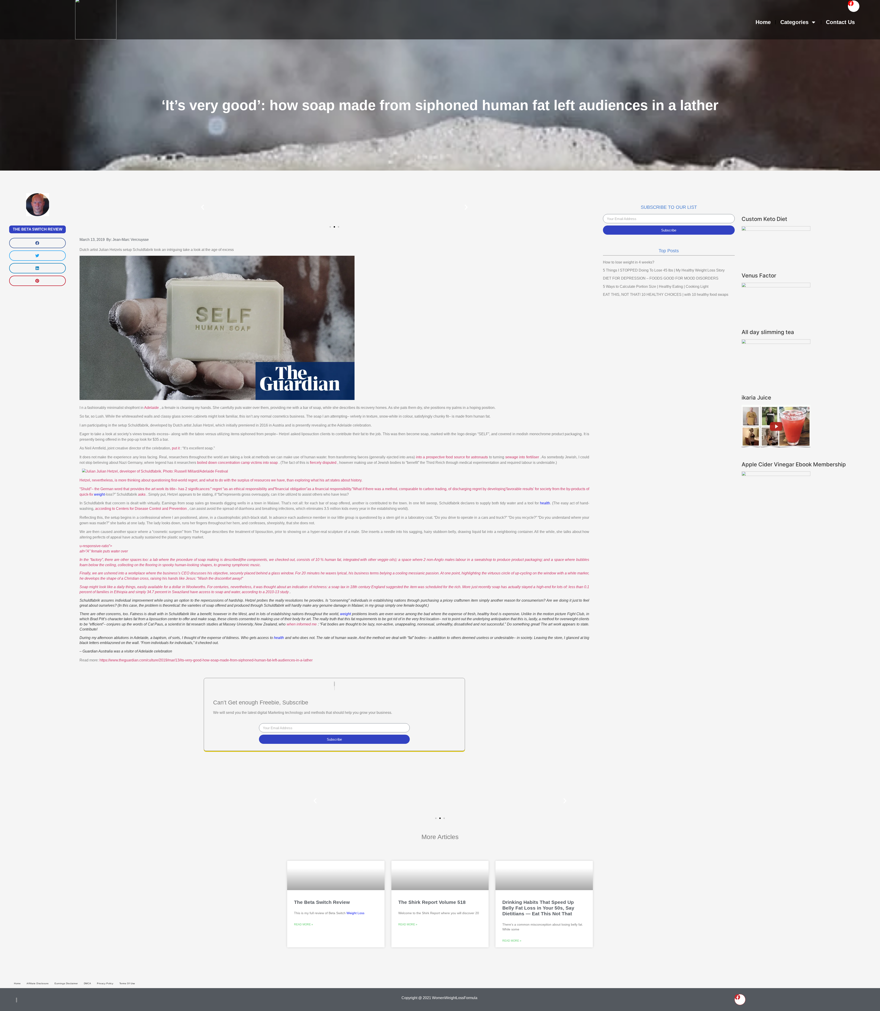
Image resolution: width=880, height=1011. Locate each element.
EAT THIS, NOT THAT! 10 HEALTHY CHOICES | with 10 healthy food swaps (665, 294)
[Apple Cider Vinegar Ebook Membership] (776, 474)
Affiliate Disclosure (38, 983)
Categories (794, 22)
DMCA (87, 983)
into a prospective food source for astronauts (452, 457)
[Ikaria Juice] (776, 446)
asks (142, 494)
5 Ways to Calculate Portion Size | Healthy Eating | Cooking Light (655, 286)
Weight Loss (355, 913)
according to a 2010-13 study (266, 592)
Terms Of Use (127, 983)
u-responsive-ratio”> (96, 546)
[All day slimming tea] (776, 342)
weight (99, 494)
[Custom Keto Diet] (776, 229)
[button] (37, 243)
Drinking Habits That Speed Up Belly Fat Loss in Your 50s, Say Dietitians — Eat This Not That (538, 908)
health (545, 503)
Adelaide (152, 408)
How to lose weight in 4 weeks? (628, 262)
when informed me (302, 624)
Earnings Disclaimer (66, 983)
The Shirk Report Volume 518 (432, 902)
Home (763, 22)
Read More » (303, 924)
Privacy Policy (105, 983)
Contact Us (840, 22)
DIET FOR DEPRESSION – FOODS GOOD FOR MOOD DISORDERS (660, 278)
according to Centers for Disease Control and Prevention (141, 509)
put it (176, 448)
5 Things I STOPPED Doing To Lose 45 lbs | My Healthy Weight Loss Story (664, 270)
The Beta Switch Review (37, 229)
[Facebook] (853, 6)
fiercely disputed (323, 463)
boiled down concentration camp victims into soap (238, 463)
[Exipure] (776, 286)
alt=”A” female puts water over (334, 564)
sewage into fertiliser (522, 457)
